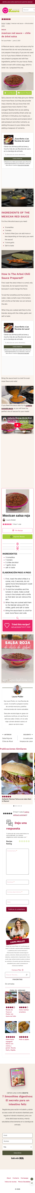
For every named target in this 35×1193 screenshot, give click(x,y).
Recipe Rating (9, 842)
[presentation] (11, 997)
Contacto (16, 1178)
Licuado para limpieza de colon (26, 738)
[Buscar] (26, 975)
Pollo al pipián (24, 1039)
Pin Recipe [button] (19, 530)
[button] (2, 19)
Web (9, 902)
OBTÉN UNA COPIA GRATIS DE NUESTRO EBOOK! (17, 2)
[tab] (13, 805)
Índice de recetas (10, 1182)
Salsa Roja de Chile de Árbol (7, 738)
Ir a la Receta (10, 93)
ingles (3, 29)
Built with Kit (17, 1158)
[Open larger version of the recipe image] (17, 501)
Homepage (24, 1178)
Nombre (10, 882)
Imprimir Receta (25, 93)
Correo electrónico (14, 892)
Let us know (16, 627)
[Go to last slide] (2, 778)
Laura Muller (7, 40)
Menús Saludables (24, 1182)
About (9, 1178)
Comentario (12, 851)
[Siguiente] (32, 778)
